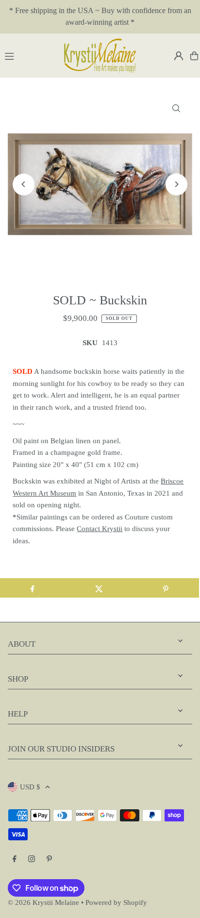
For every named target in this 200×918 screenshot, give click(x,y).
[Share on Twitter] (99, 588)
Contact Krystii (99, 528)
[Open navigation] (29, 55)
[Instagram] (31, 859)
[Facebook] (15, 859)
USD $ (30, 787)
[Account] (178, 55)
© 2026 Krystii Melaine (43, 902)
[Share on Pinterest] (166, 588)
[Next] (176, 184)
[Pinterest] (49, 859)
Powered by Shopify (116, 902)
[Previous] (23, 184)
